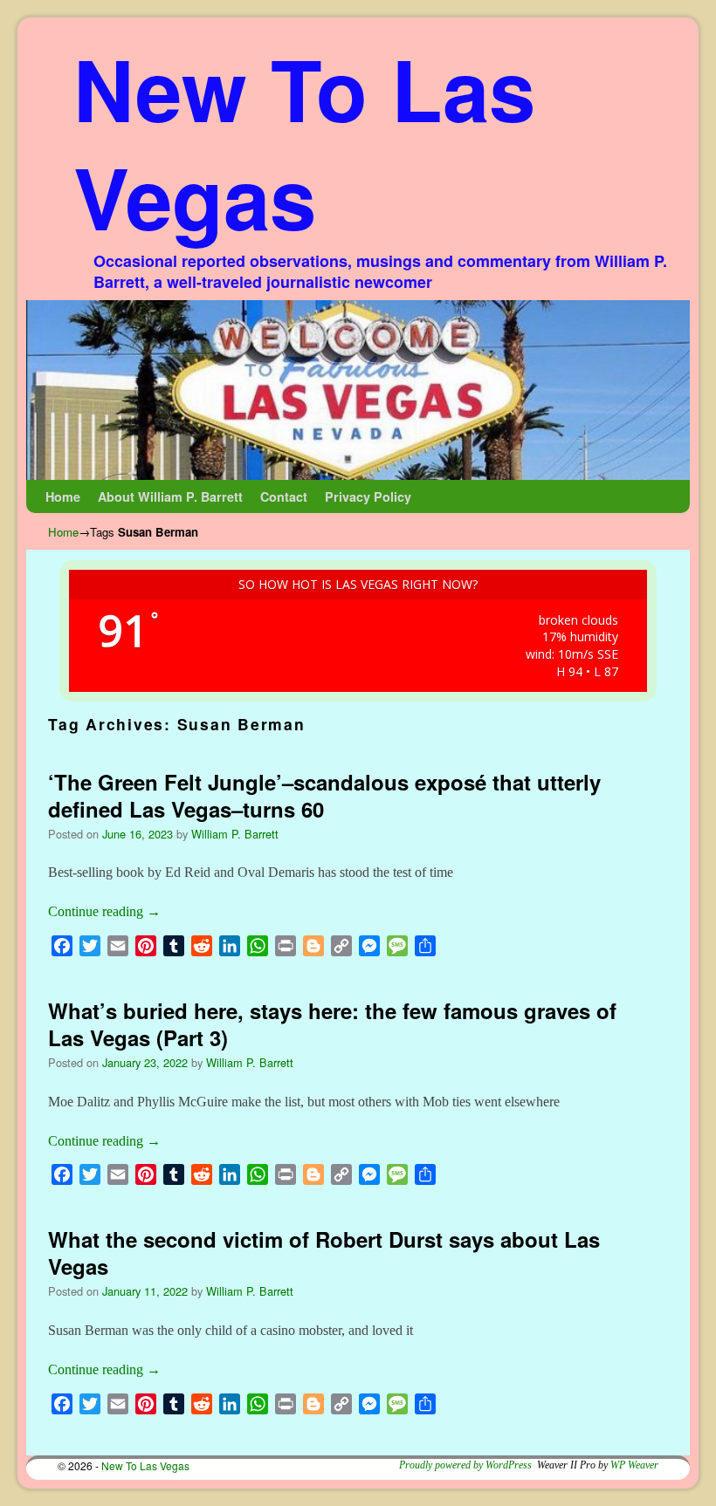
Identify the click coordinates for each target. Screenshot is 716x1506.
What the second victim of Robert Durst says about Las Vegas (324, 1252)
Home (62, 496)
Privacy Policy (368, 496)
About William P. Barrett (170, 496)
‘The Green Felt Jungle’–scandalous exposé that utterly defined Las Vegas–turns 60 (324, 795)
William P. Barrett (235, 833)
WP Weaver (634, 1465)
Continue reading (104, 911)
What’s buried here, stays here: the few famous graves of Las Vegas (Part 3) (332, 1024)
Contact (283, 496)
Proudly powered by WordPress (465, 1465)
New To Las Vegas (304, 142)
